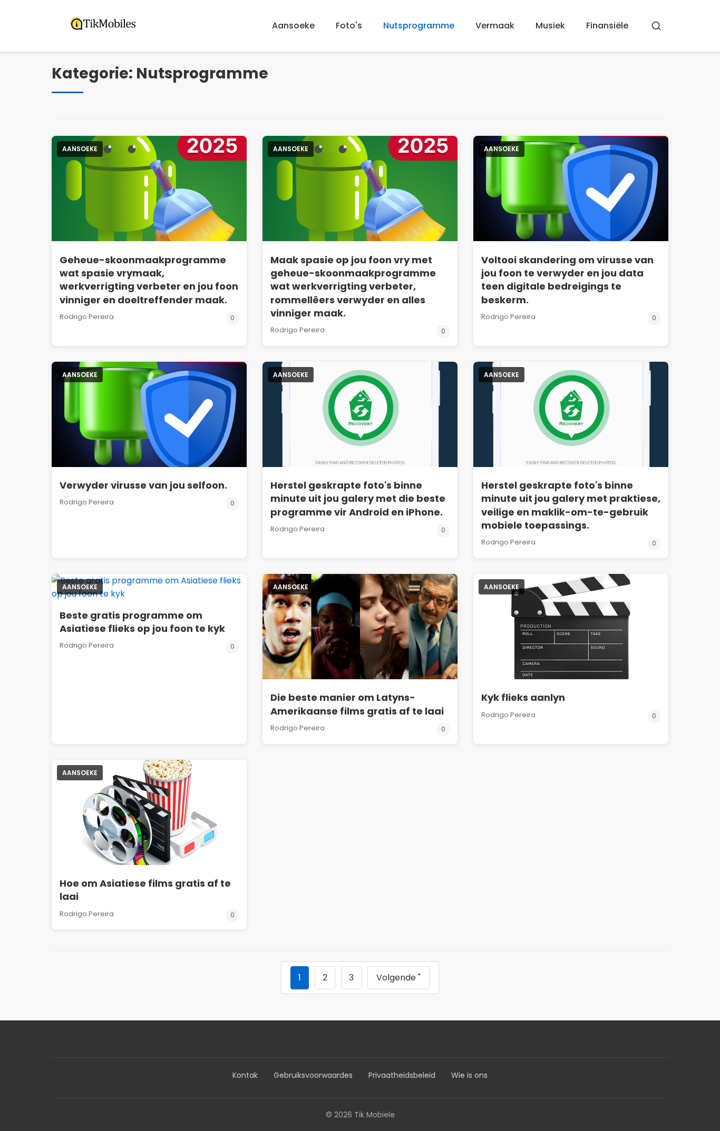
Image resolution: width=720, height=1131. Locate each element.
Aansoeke (293, 25)
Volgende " (398, 977)
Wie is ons (469, 1075)
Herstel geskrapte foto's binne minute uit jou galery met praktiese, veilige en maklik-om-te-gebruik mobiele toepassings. (570, 505)
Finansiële (607, 25)
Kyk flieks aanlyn (523, 697)
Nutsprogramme (418, 25)
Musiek (550, 25)
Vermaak (494, 25)
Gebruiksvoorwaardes (313, 1075)
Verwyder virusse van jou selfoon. (143, 485)
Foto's (349, 25)
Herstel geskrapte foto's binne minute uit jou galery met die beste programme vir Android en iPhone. (357, 498)
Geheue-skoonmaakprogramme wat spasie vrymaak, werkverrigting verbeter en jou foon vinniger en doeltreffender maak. (149, 279)
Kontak (245, 1075)
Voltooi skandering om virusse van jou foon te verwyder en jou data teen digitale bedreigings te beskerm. (567, 279)
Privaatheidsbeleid (401, 1075)
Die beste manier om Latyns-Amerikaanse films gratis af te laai (357, 704)
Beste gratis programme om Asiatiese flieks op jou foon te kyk (142, 622)
